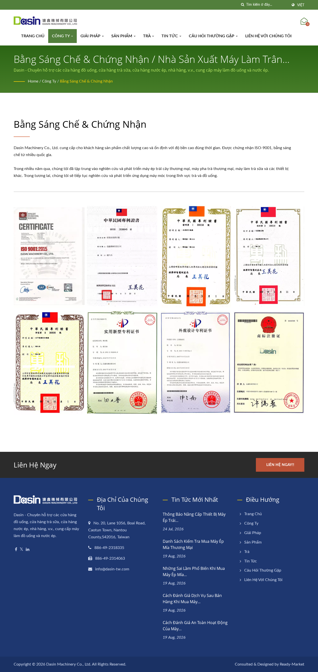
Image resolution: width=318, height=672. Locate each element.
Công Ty (61, 36)
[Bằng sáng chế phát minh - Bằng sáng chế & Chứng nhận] (122, 256)
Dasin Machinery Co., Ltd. (68, 664)
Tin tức (170, 36)
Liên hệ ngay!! (280, 465)
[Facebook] (16, 549)
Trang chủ (32, 36)
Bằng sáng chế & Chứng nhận (86, 81)
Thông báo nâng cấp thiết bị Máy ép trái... (194, 517)
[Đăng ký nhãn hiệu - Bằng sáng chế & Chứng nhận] (269, 363)
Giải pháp (90, 36)
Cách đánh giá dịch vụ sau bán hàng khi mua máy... (192, 598)
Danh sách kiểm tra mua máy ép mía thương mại (193, 544)
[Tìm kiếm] (242, 4)
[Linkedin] (27, 549)
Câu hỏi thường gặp (212, 36)
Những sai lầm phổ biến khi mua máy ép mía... (194, 571)
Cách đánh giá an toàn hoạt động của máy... (195, 625)
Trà (147, 36)
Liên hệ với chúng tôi (268, 36)
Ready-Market (292, 664)
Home (33, 81)
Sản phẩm (122, 36)
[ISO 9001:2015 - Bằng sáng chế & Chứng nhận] (49, 256)
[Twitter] (21, 549)
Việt (300, 5)
